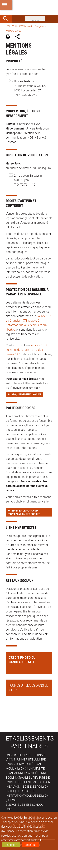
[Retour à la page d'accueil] (29, 7)
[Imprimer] (9, 37)
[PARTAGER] (18, 37)
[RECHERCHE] (6, 19)
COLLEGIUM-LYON (15, 26)
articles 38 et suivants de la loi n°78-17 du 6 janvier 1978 (26, 349)
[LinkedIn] (35, 18)
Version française (35, 26)
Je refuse (30, 845)
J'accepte (11, 845)
